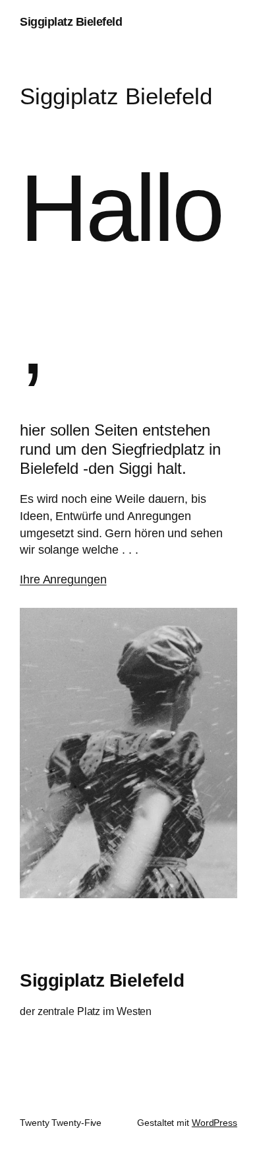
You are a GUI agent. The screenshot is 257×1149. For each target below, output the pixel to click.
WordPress (214, 1122)
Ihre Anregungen (63, 579)
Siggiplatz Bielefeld (71, 21)
